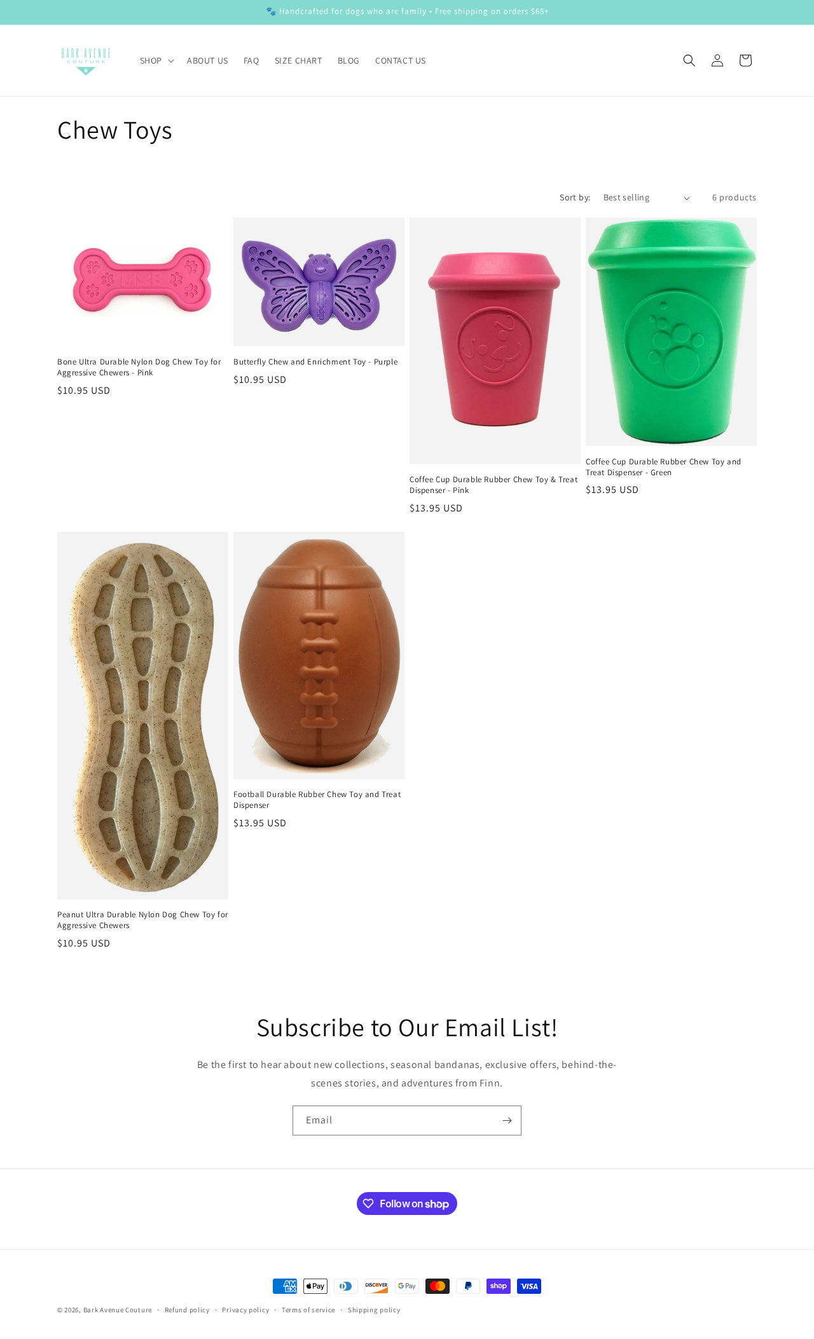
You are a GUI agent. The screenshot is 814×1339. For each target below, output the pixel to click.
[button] (155, 60)
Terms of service (308, 1309)
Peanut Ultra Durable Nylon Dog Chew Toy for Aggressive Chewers (142, 920)
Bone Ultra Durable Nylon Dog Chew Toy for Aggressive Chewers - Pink (139, 367)
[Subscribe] (507, 1120)
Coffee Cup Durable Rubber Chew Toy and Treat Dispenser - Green (664, 467)
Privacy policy (245, 1309)
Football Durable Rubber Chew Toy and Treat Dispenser (317, 799)
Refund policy (187, 1309)
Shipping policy (374, 1309)
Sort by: (575, 197)
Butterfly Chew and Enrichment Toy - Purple (315, 362)
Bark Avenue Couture (117, 1309)
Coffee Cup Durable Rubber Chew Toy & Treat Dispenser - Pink (493, 485)
